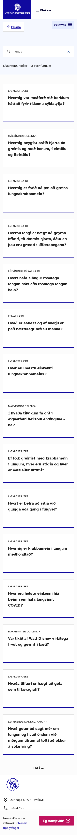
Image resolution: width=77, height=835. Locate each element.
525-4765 (16, 808)
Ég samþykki (54, 821)
